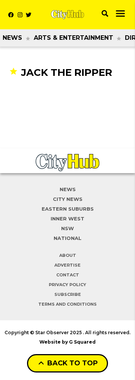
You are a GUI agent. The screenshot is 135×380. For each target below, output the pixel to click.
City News (67, 199)
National (67, 238)
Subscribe (67, 294)
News (12, 37)
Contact (67, 274)
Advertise (67, 265)
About (67, 255)
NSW (67, 228)
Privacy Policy (67, 284)
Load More (67, 93)
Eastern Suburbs (68, 209)
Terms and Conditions (67, 304)
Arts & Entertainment (73, 37)
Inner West (67, 219)
